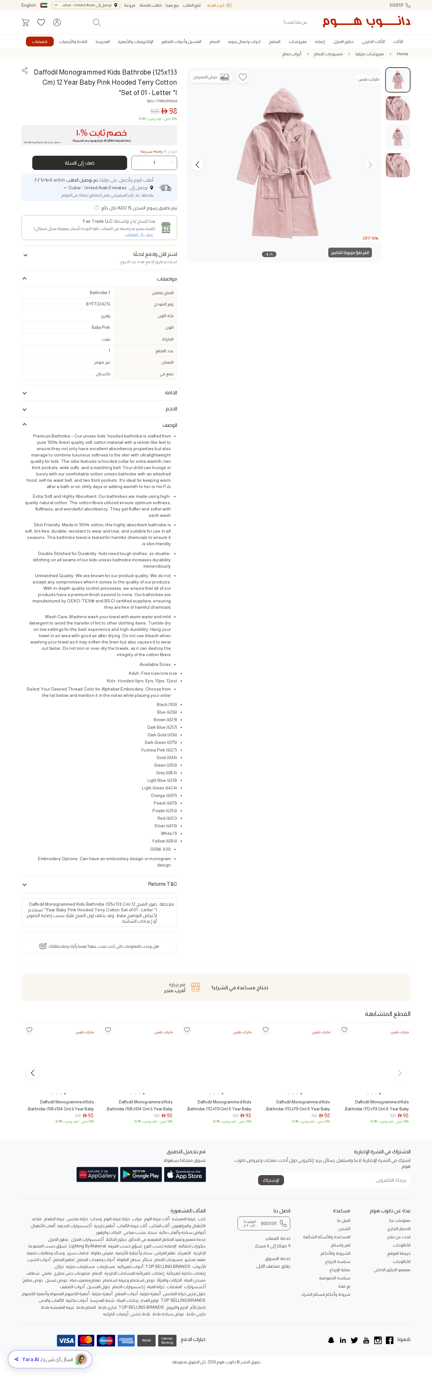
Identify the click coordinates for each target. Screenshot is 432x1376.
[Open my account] (57, 22)
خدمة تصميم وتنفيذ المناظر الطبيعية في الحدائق (167, 1239)
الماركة (168, 339)
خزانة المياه (155, 1286)
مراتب (137, 1218)
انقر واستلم (340, 1245)
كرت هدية (216, 5)
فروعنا (129, 5)
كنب (202, 1218)
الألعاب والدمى (51, 1300)
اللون (169, 327)
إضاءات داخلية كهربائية (186, 1273)
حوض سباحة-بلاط (168, 1314)
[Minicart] (25, 22)
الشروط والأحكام (335, 1253)
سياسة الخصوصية (334, 1278)
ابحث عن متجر (398, 1236)
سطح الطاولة (128, 1259)
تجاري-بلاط (107, 1307)
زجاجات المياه (127, 1300)
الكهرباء (184, 1253)
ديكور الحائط (116, 1239)
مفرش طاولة (102, 1253)
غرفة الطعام (54, 1218)
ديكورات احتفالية (192, 1246)
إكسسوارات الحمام (128, 1286)
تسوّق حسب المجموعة (47, 1246)
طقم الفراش (165, 1253)
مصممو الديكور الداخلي (392, 1269)
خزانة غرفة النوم (117, 1218)
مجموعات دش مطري (72, 1273)
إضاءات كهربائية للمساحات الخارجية (134, 1273)
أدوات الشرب (39, 1259)
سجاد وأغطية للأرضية (133, 1253)
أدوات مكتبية (77, 1300)
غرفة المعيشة (184, 1218)
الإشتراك (271, 1180)
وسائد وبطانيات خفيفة (46, 1253)
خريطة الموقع (398, 1253)
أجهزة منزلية (150, 1293)
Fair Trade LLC (98, 221)
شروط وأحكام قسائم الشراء (326, 1294)
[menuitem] (398, 41)
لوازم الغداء (149, 1300)
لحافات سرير (78, 1253)
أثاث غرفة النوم (157, 1218)
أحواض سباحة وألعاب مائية (182, 1232)
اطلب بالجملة (150, 5)
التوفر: (158, 151)
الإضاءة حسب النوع (160, 1246)
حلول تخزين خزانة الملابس (184, 1293)
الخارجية (199, 1253)
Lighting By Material (87, 1246)
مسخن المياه (195, 1280)
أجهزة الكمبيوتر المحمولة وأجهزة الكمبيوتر (55, 1293)
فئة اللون (165, 315)
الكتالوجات (401, 1245)
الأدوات (199, 1266)
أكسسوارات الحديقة (74, 1225)
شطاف (33, 1273)
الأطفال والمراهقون (188, 1225)
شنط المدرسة (102, 1300)
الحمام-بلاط (86, 1307)
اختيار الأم (198, 1307)
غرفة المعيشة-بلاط (57, 1307)
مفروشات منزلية (369, 53)
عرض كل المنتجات (139, 234)
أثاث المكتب (159, 1225)
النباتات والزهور (108, 1232)
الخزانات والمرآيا (169, 1280)
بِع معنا (344, 1286)
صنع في (166, 373)
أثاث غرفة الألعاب (132, 1225)
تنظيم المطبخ (64, 1259)
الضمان (168, 362)
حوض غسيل (56, 1280)
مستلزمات (106, 1266)
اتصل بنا (343, 1220)
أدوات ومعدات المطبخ (95, 1259)
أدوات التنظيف (72, 1286)
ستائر (147, 1259)
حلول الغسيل (98, 1286)
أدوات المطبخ (126, 1293)
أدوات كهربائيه (130, 1266)
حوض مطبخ (32, 1280)
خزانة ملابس (77, 1218)
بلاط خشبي (140, 1314)
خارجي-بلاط (196, 1314)
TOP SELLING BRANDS (167, 1266)
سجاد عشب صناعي (140, 1232)
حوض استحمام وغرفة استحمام (129, 1280)
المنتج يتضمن (162, 292)
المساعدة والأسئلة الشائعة (326, 1236)
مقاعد (37, 1218)
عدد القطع (164, 350)
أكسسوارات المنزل (87, 1239)
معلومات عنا (399, 1220)
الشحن (344, 1228)
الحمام (97, 1273)
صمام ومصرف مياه (85, 1280)
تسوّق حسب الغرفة (125, 1246)
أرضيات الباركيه (115, 1314)
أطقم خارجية (104, 1225)
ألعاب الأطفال (43, 1225)
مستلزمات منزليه (80, 1266)
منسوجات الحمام (328, 53)
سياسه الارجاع (337, 1261)
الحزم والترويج (177, 1307)
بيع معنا (172, 5)
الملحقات (174, 1286)
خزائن (59, 1266)
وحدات (96, 1218)
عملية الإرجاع (340, 1269)
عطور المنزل (58, 1239)
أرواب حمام (291, 53)
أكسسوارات (195, 1286)
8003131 (396, 5)
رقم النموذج (163, 304)
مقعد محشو (195, 1259)
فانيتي (46, 1273)
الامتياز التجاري (398, 1228)
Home (403, 53)
